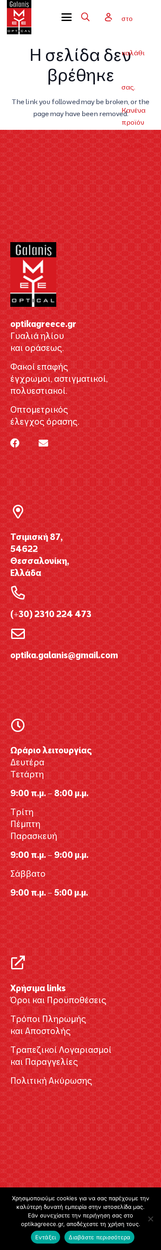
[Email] (43, 443)
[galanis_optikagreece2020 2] (19, 17)
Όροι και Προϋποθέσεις (58, 1000)
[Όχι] (150, 1218)
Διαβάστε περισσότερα (99, 1237)
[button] (69, 17)
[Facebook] (15, 443)
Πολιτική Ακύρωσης (51, 1080)
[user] (108, 17)
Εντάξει (45, 1237)
